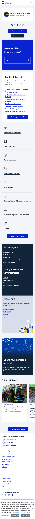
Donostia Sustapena (7, 484)
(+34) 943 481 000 (8, 442)
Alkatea (5, 277)
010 (5, 439)
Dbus (3, 486)
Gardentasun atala (8, 288)
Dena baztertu (26, 515)
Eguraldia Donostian (9, 309)
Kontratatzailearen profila (8, 456)
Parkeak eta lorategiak (9, 255)
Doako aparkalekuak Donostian (14, 106)
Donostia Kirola (6, 476)
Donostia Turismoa (6, 481)
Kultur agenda (7, 312)
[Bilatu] (28, 60)
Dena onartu (15, 515)
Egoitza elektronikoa (7, 459)
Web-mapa (4, 467)
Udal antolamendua (9, 283)
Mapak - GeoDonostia (9, 262)
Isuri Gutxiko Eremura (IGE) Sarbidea (17, 89)
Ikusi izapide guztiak (17, 117)
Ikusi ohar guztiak (17, 31)
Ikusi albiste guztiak (18, 429)
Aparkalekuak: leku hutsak (11, 317)
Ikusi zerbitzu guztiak (17, 236)
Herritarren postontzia (10, 445)
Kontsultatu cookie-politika (21, 513)
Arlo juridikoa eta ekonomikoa (11, 285)
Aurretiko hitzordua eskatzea (13, 104)
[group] (17, 356)
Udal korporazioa (8, 280)
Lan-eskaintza (5, 454)
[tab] (14, 25)
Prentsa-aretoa (5, 464)
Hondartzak (6, 257)
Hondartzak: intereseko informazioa (15, 111)
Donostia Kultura (6, 478)
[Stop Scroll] (12, 25)
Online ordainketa (12, 92)
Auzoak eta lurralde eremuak (11, 260)
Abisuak (5, 314)
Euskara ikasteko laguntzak (13, 109)
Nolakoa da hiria (8, 252)
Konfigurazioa (5, 515)
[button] (25, 2)
